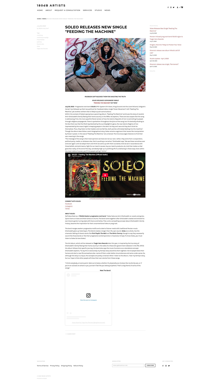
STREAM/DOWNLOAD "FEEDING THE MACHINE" (105, 199)
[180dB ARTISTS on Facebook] (168, 7)
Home (40, 10)
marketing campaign (42, 37)
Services (87, 10)
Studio (98, 10)
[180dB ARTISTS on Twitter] (173, 7)
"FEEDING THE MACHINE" (102, 103)
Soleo (38, 46)
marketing (40, 35)
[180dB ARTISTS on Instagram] (171, 7)
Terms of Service (42, 366)
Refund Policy (78, 366)
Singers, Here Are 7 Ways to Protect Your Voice (165, 45)
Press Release (40, 39)
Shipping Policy (66, 366)
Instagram (69, 206)
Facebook (68, 204)
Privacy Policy (54, 366)
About (49, 10)
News (107, 10)
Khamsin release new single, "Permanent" (164, 64)
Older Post (71, 334)
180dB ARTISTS (51, 5)
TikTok (67, 209)
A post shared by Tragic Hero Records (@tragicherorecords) (88, 322)
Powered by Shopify (42, 378)
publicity (39, 42)
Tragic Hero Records (42, 48)
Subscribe (152, 71)
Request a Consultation (67, 10)
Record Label (40, 44)
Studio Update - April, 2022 (159, 59)
